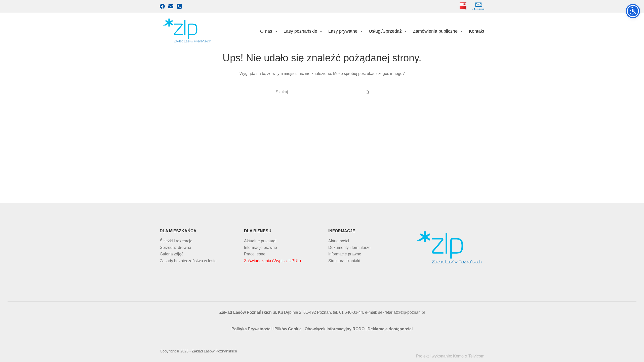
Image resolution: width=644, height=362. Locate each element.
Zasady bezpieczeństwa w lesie (188, 261)
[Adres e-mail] (170, 6)
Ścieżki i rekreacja (176, 241)
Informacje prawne (260, 247)
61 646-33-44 (351, 312)
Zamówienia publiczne (435, 31)
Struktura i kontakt (344, 261)
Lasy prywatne (342, 31)
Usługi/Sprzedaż (385, 31)
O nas (266, 31)
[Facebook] (162, 6)
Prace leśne (254, 254)
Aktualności (338, 241)
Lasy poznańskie (300, 31)
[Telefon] (179, 6)
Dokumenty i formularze (349, 247)
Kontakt (476, 31)
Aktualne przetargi (260, 241)
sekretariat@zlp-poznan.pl (401, 312)
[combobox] (317, 92)
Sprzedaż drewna (175, 247)
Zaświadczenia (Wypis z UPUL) (272, 261)
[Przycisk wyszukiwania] (367, 92)
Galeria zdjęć (171, 254)
